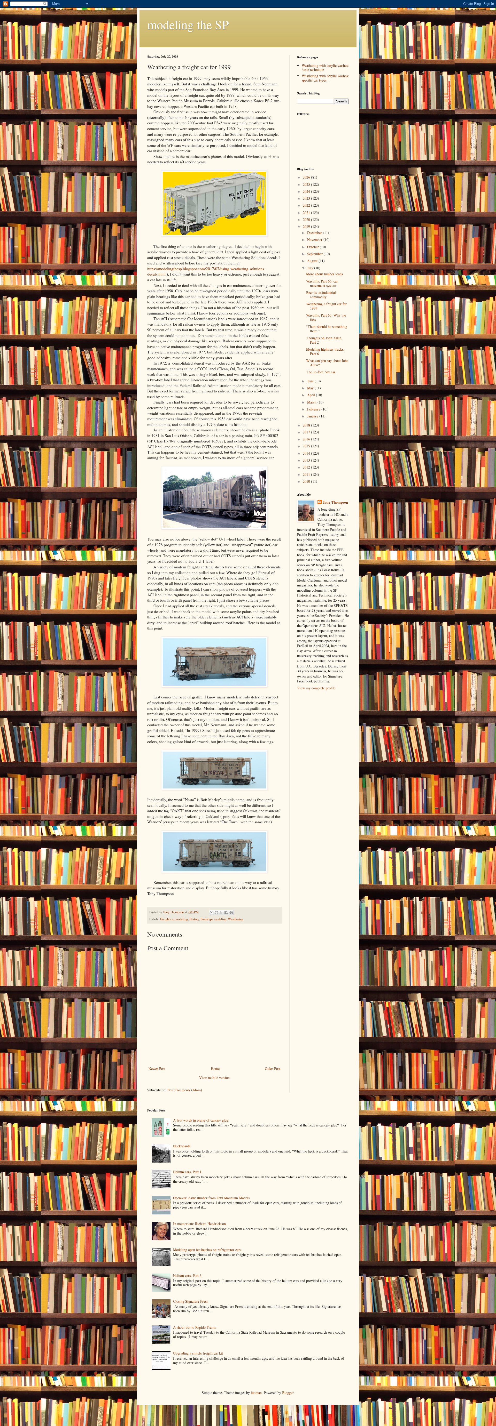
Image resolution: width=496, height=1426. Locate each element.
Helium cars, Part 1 (187, 1171)
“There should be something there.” (326, 328)
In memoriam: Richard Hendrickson (199, 1223)
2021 (307, 212)
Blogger (287, 1392)
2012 (307, 467)
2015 (307, 446)
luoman (256, 1392)
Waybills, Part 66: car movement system (322, 283)
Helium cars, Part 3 (187, 1275)
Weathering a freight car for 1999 (326, 306)
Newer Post (157, 1068)
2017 (307, 432)
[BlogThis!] (216, 912)
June (311, 380)
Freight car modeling (174, 919)
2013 (307, 460)
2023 (307, 198)
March (312, 402)
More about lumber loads (324, 273)
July (310, 267)
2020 (307, 219)
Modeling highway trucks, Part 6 (325, 351)
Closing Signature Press (190, 1301)
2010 (307, 481)
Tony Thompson (335, 502)
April (311, 394)
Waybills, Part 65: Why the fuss (326, 317)
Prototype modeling (213, 919)
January (313, 416)
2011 (307, 474)
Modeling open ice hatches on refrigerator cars (207, 1249)
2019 (307, 226)
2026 (307, 177)
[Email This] (211, 912)
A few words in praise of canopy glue (200, 1120)
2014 (307, 453)
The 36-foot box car (320, 371)
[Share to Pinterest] (231, 912)
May (311, 387)
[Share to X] (221, 912)
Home (215, 1068)
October (313, 246)
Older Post (272, 1068)
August (313, 260)
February (314, 409)
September (315, 253)
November (315, 239)
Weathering (235, 919)
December (315, 232)
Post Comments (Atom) (184, 1089)
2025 (307, 184)
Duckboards (181, 1145)
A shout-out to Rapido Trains (194, 1327)
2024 (307, 191)
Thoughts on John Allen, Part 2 (324, 340)
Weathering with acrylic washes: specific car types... (325, 78)
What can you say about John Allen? (327, 362)
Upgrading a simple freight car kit (198, 1353)
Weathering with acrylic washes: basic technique (325, 67)
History (194, 919)
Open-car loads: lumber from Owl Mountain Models (211, 1197)
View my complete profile (316, 688)
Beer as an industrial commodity (321, 294)
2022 (307, 205)
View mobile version (214, 1077)
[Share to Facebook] (226, 912)
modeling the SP (188, 24)
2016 (307, 439)
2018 (307, 425)
